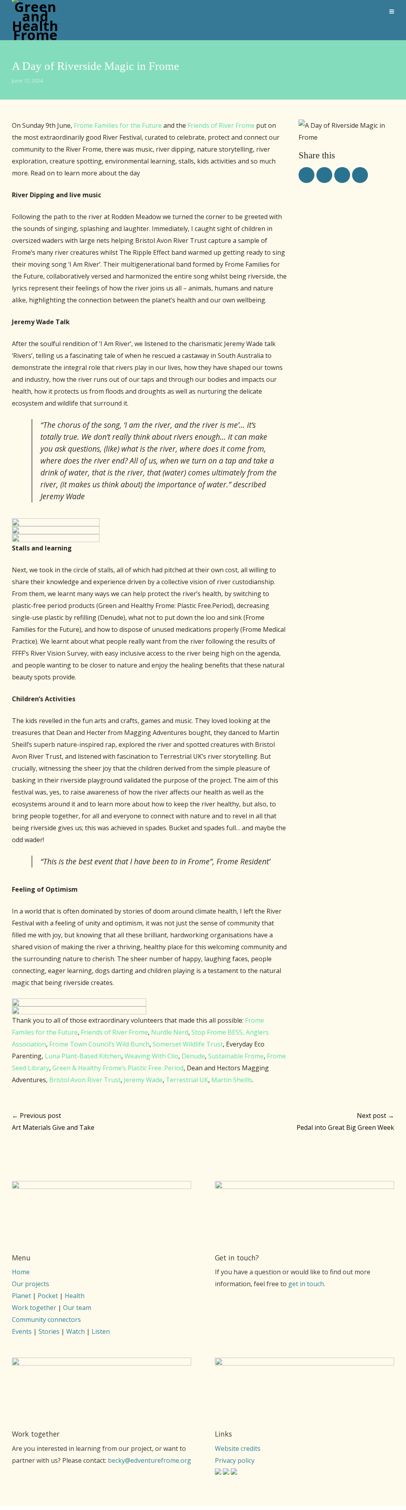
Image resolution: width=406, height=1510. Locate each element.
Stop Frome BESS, (218, 1032)
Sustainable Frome (236, 1056)
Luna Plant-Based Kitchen (83, 1056)
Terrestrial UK (187, 1079)
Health (74, 1295)
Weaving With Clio (151, 1056)
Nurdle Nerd (169, 1032)
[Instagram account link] (218, 1472)
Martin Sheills (231, 1079)
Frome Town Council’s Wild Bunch (99, 1044)
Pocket (48, 1295)
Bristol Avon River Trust (85, 1079)
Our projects (30, 1283)
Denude (193, 1056)
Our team (77, 1307)
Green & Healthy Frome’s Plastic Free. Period (118, 1068)
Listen (101, 1331)
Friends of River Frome (221, 125)
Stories (48, 1331)
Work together (34, 1307)
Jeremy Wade (143, 1079)
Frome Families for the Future (118, 125)
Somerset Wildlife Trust (188, 1044)
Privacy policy (235, 1460)
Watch (75, 1331)
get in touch (306, 1283)
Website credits (237, 1448)
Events (22, 1331)
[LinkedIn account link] (234, 1472)
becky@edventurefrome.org (149, 1460)
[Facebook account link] (226, 1472)
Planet (21, 1295)
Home (21, 1272)
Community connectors (46, 1319)
